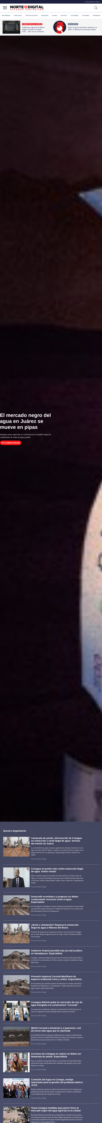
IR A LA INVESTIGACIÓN (11, 443)
